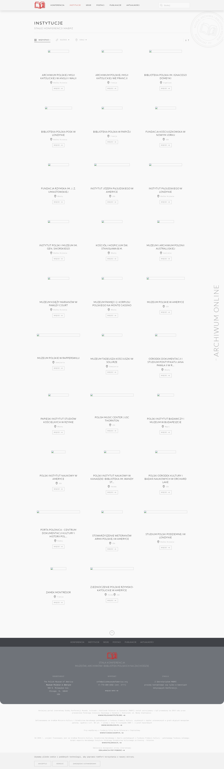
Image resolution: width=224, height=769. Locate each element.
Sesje (106, 642)
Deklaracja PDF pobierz (110, 750)
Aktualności (133, 5)
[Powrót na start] (39, 5)
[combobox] (174, 5)
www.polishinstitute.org (110, 715)
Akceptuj (42, 764)
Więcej (57, 88)
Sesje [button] (88, 5)
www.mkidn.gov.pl (110, 725)
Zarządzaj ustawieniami (84, 764)
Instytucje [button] (75, 5)
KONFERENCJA (77, 642)
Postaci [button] (100, 5)
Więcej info (110, 691)
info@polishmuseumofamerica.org (112, 681)
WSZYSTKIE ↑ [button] (44, 40)
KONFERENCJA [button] (57, 5)
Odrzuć (60, 764)
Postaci (117, 642)
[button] (63, 40)
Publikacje (115, 5)
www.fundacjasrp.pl (110, 733)
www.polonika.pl (110, 743)
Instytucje (93, 642)
